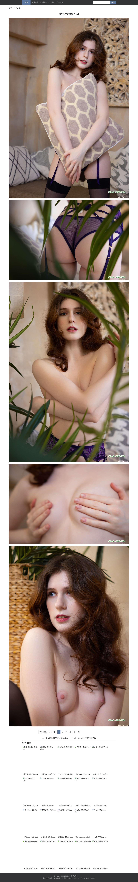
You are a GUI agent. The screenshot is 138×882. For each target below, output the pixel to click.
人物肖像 (60, 2)
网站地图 (81, 876)
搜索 (113, 2)
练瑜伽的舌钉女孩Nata (58, 738)
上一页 (52, 732)
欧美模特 (43, 2)
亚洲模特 (34, 2)
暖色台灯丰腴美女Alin (87, 738)
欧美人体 (17, 8)
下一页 (76, 732)
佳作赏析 (51, 2)
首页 (26, 2)
